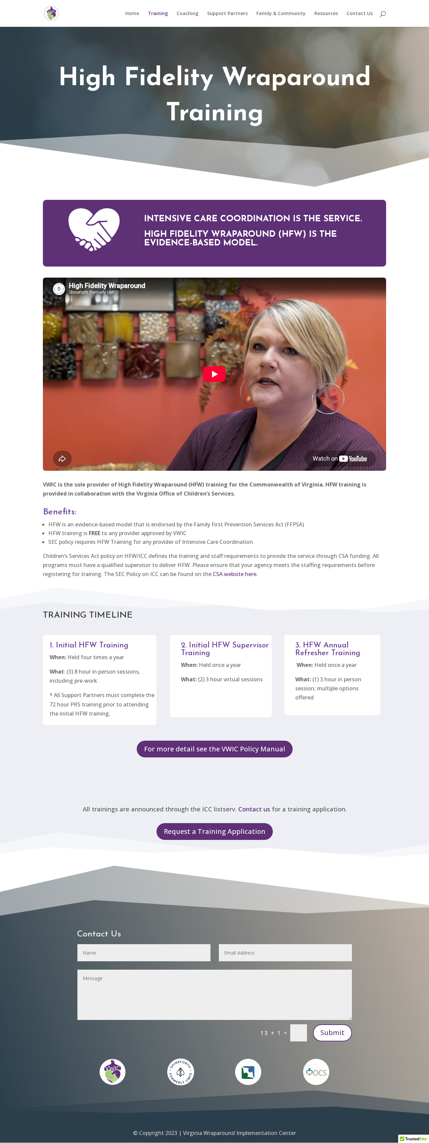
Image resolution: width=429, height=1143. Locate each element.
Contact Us (360, 13)
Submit (332, 1032)
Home (132, 13)
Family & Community (281, 13)
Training (158, 13)
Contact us (254, 809)
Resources (326, 13)
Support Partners (227, 13)
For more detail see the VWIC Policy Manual (214, 748)
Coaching (187, 13)
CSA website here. (235, 574)
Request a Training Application (214, 831)
